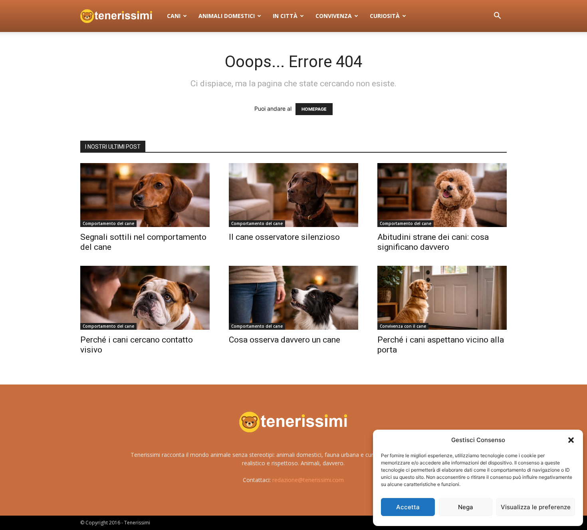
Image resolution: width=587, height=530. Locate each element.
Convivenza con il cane (403, 326)
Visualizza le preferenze (536, 507)
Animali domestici (226, 16)
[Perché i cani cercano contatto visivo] (145, 298)
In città (285, 16)
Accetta (408, 507)
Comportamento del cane (108, 223)
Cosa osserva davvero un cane (284, 340)
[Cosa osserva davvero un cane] (293, 298)
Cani (173, 16)
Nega (465, 507)
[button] (571, 440)
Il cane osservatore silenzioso (284, 237)
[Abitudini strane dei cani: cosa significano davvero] (442, 195)
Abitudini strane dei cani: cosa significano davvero (433, 242)
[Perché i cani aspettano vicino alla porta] (442, 298)
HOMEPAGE (314, 109)
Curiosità (385, 16)
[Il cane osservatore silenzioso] (293, 195)
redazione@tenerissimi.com (308, 480)
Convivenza (333, 16)
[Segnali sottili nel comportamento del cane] (145, 195)
